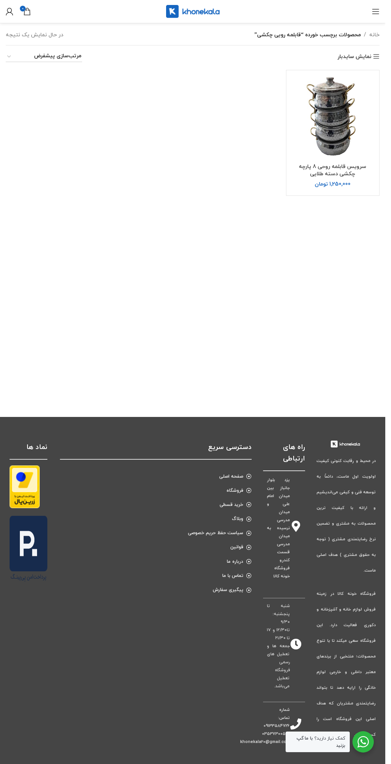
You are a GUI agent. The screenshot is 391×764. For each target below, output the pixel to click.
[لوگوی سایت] (193, 11)
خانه (374, 35)
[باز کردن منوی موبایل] (375, 11)
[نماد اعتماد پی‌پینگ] (28, 548)
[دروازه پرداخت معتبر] (25, 486)
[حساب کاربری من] (9, 11)
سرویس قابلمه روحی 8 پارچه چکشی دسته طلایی (332, 170)
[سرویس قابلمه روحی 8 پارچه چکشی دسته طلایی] (333, 117)
